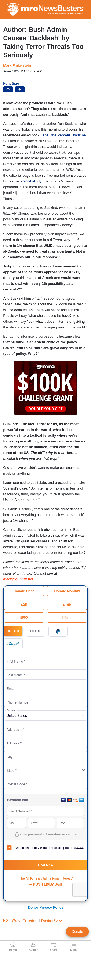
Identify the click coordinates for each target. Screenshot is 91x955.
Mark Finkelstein (17, 66)
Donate (77, 932)
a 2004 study (31, 181)
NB (5, 920)
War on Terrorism (24, 920)
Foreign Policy (52, 920)
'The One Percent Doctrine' (64, 135)
